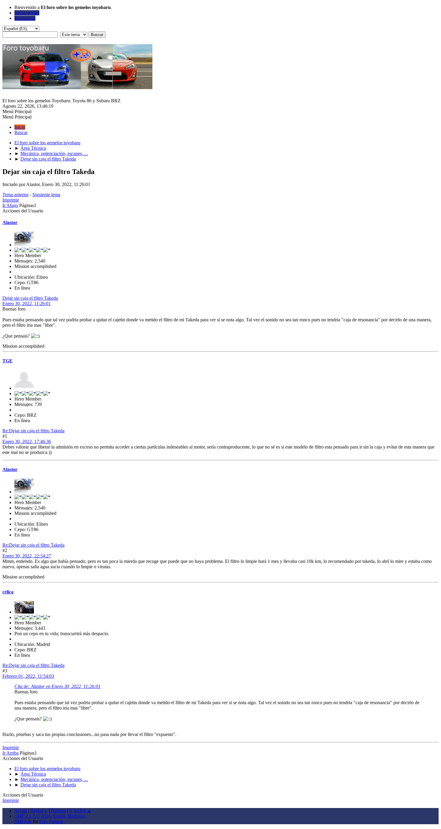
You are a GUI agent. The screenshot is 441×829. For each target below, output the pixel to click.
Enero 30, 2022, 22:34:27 (26, 555)
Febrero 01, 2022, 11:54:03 (28, 676)
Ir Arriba (10, 752)
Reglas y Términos (48, 810)
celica (8, 591)
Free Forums (51, 821)
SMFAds (23, 821)
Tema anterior (15, 194)
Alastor (9, 222)
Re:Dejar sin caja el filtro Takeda (33, 430)
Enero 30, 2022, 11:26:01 (26, 303)
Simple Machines (69, 815)
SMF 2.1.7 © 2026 (32, 815)
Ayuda (20, 810)
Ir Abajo (10, 205)
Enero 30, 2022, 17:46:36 (26, 441)
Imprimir (10, 200)
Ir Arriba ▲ (80, 810)
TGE (7, 360)
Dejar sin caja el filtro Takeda (30, 298)
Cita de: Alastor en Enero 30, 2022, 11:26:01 (57, 686)
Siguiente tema (46, 194)
